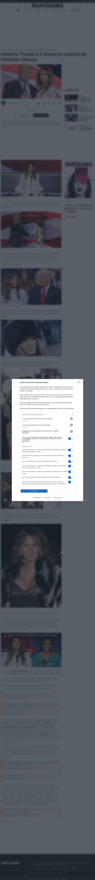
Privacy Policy (58, 497)
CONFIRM (34, 491)
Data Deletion (37, 497)
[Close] (79, 382)
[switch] (70, 418)
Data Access (47, 497)
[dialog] (47, 440)
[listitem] (47, 415)
